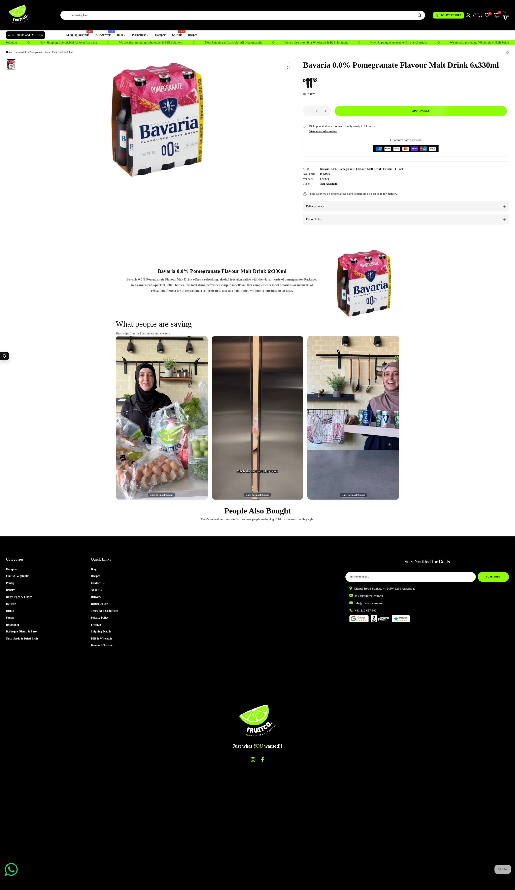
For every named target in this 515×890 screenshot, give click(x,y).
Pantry (10, 583)
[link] (121, 35)
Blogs (94, 569)
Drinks (10, 610)
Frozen (10, 617)
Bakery (10, 589)
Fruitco (324, 178)
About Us (96, 589)
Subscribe (493, 576)
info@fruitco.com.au (368, 603)
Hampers (11, 569)
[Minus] (308, 111)
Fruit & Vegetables (17, 575)
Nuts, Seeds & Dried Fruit (22, 638)
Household (12, 624)
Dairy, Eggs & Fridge (19, 596)
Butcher (11, 603)
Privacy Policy (99, 617)
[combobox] (242, 15)
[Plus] (325, 111)
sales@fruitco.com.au (369, 595)
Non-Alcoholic (328, 183)
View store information (323, 131)
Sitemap (96, 624)
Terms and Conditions (104, 610)
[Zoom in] (289, 67)
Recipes (95, 575)
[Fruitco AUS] (19, 14)
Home (9, 52)
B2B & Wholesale (101, 638)
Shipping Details (101, 631)
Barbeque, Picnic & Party (22, 631)
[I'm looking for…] (419, 15)
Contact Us (97, 583)
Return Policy (99, 603)
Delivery (96, 596)
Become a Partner (102, 645)
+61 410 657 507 (366, 610)
